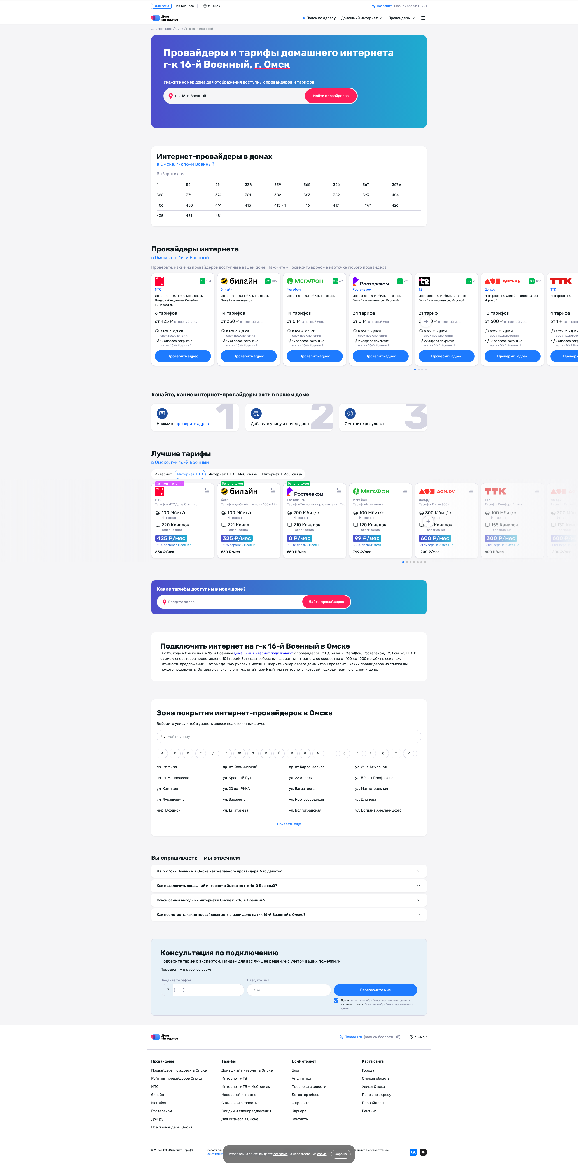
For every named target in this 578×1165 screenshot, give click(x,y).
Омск (179, 29)
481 (218, 216)
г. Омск (272, 64)
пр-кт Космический (240, 767)
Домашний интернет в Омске (247, 1070)
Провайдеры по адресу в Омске (179, 1070)
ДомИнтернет (161, 29)
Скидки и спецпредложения (246, 1111)
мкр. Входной (169, 810)
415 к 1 (280, 205)
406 (160, 205)
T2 (420, 289)
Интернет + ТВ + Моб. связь (232, 474)
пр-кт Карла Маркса (307, 767)
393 (366, 195)
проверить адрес (192, 423)
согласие (280, 1154)
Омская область (376, 1078)
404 (395, 195)
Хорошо (341, 1154)
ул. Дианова (365, 799)
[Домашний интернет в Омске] (164, 18)
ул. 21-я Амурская (371, 767)
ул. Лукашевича (170, 799)
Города (368, 1070)
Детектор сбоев (305, 1095)
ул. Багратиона (302, 788)
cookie (322, 1154)
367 (366, 184)
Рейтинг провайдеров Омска (176, 1078)
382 (277, 195)
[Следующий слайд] (425, 321)
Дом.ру (490, 289)
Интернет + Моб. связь (282, 474)
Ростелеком (362, 289)
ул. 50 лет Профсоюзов (375, 778)
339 (277, 184)
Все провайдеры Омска (171, 1127)
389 (336, 195)
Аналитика (301, 1078)
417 (336, 205)
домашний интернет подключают (263, 653)
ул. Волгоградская (305, 810)
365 (307, 184)
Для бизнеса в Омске (239, 1119)
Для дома (162, 6)
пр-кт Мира (167, 767)
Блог (296, 1070)
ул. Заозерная (235, 799)
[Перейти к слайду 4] (426, 369)
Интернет (163, 474)
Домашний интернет (359, 18)
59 (217, 184)
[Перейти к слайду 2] (419, 369)
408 (189, 205)
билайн (226, 289)
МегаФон (294, 289)
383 (307, 195)
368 (160, 195)
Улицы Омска (373, 1086)
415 (248, 205)
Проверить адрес (183, 356)
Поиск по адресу (321, 18)
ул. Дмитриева (235, 810)
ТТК (553, 289)
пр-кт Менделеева (173, 778)
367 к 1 (398, 184)
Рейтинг (369, 1111)
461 (189, 216)
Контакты (300, 1119)
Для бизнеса (184, 6)
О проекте (300, 1103)
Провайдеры (399, 18)
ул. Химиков (167, 788)
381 (248, 195)
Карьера (299, 1111)
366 (336, 184)
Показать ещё (289, 824)
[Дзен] (423, 1152)
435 (160, 216)
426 (395, 205)
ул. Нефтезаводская (306, 799)
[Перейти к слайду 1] (415, 369)
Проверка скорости (309, 1086)
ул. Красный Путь (238, 778)
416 (307, 205)
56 (188, 184)
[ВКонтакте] (413, 1152)
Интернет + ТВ (190, 474)
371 (189, 195)
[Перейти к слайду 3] (422, 369)
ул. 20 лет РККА (236, 788)
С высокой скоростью (240, 1103)
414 (218, 205)
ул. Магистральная (371, 788)
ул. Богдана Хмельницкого (378, 810)
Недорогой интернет (239, 1095)
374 (218, 195)
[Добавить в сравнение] (207, 490)
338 (248, 184)
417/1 (367, 205)
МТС (158, 289)
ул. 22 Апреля (301, 778)
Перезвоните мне (375, 990)
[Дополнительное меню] (424, 18)
